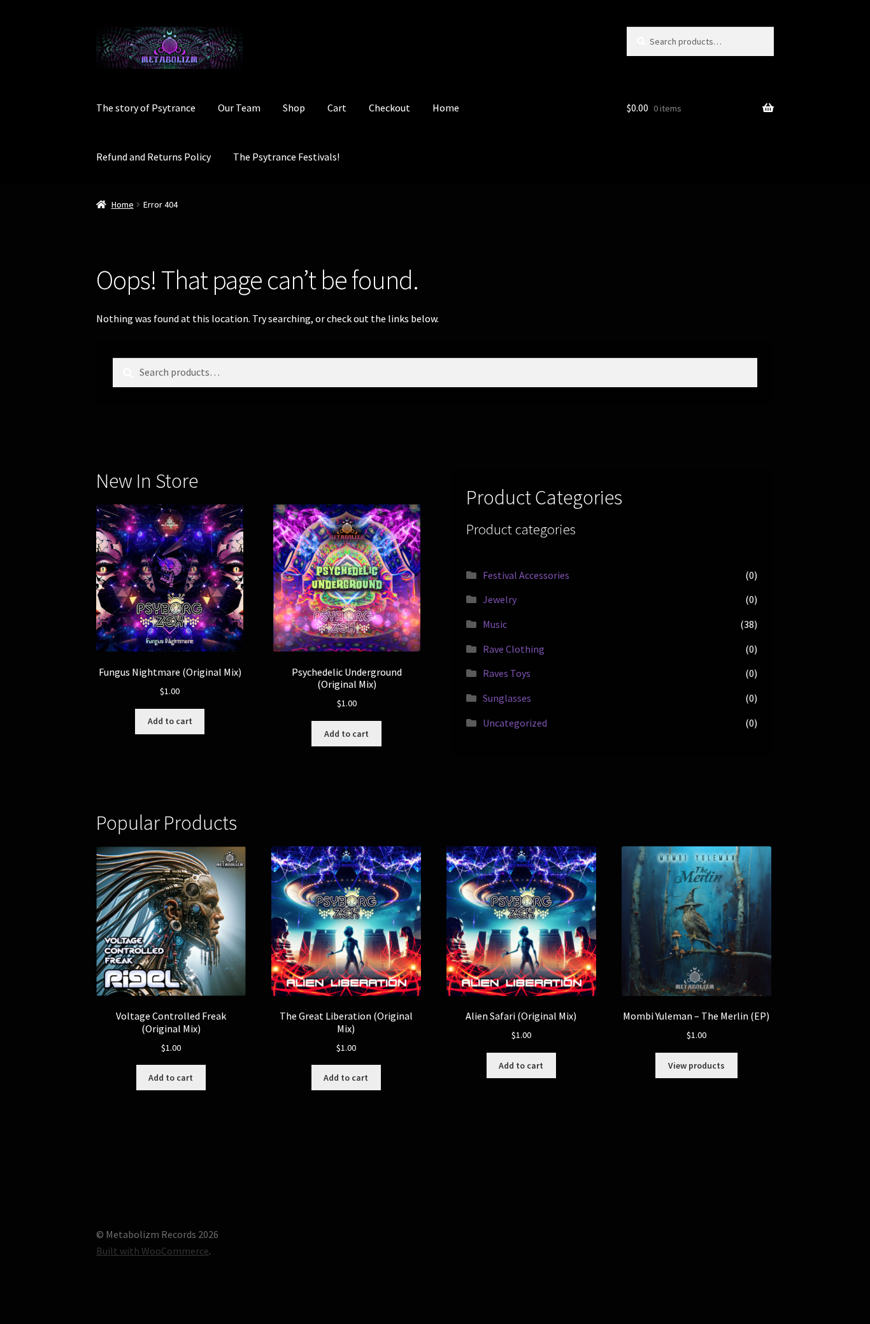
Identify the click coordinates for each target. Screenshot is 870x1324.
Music (495, 624)
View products (696, 1065)
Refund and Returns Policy (153, 156)
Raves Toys (507, 673)
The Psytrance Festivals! (286, 156)
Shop (294, 107)
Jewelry (500, 599)
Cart (336, 107)
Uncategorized (515, 722)
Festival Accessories (526, 575)
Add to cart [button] (170, 721)
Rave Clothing (514, 649)
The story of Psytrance (146, 107)
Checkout (389, 107)
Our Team (239, 107)
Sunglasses (507, 698)
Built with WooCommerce (152, 1250)
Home (445, 107)
